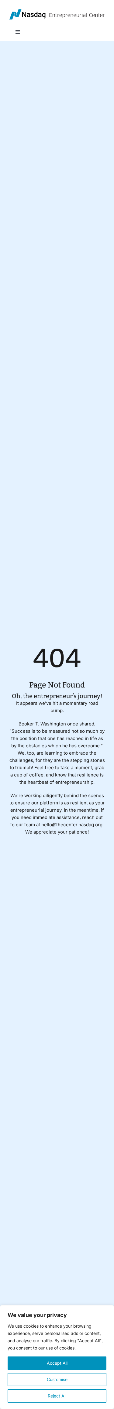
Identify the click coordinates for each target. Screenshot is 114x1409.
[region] (57, 1357)
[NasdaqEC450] (57, 11)
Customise (57, 1379)
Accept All (57, 1363)
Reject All (57, 1395)
